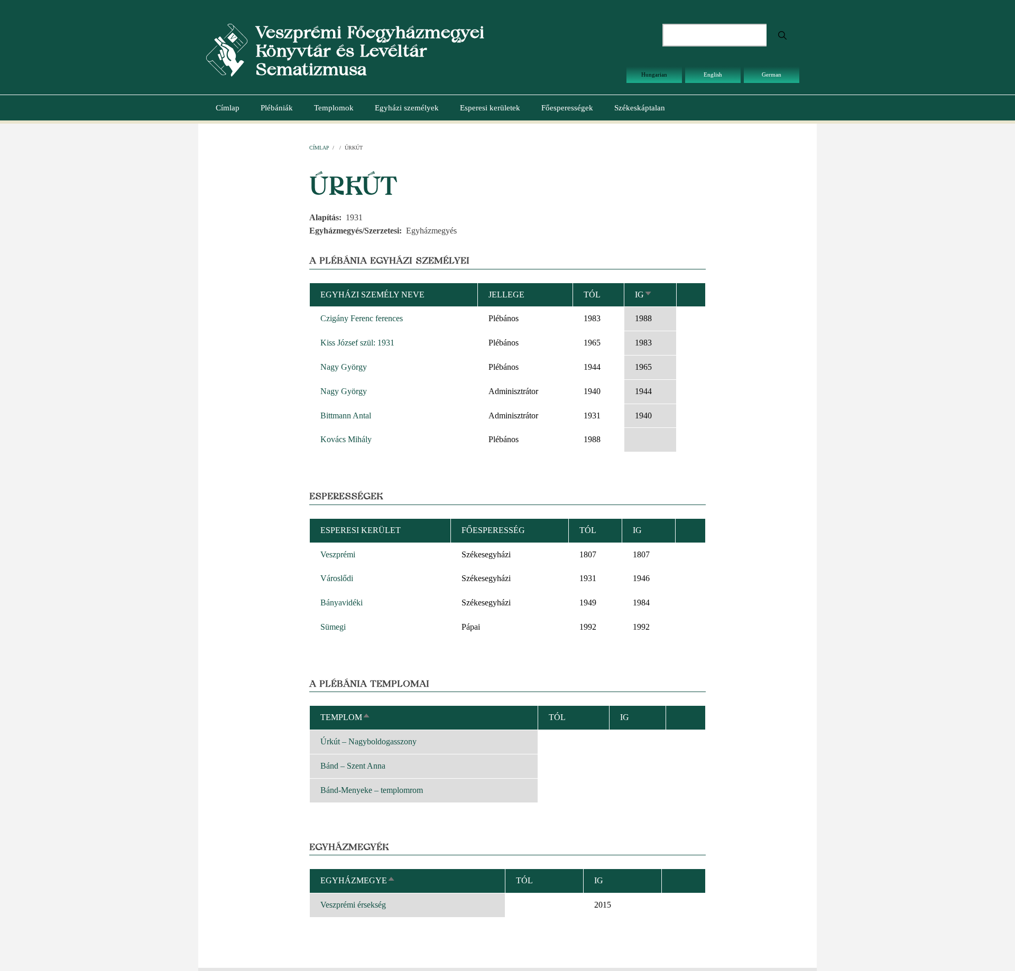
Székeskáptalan (639, 108)
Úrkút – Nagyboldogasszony (368, 741)
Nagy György (343, 366)
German (771, 74)
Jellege (506, 294)
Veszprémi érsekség (353, 904)
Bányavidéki (341, 602)
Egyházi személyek (407, 108)
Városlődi (336, 578)
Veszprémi (337, 554)
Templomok (334, 108)
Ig (643, 294)
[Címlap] (226, 49)
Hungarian (654, 74)
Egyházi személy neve (372, 294)
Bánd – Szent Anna (352, 765)
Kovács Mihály (346, 439)
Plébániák (277, 108)
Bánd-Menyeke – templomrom (371, 790)
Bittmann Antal (345, 415)
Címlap (227, 108)
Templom (345, 717)
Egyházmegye (357, 880)
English (713, 74)
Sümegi (333, 626)
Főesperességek (567, 108)
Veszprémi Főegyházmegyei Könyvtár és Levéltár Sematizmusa (369, 50)
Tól (592, 294)
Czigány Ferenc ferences (361, 318)
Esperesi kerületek (490, 108)
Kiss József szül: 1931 (357, 342)
